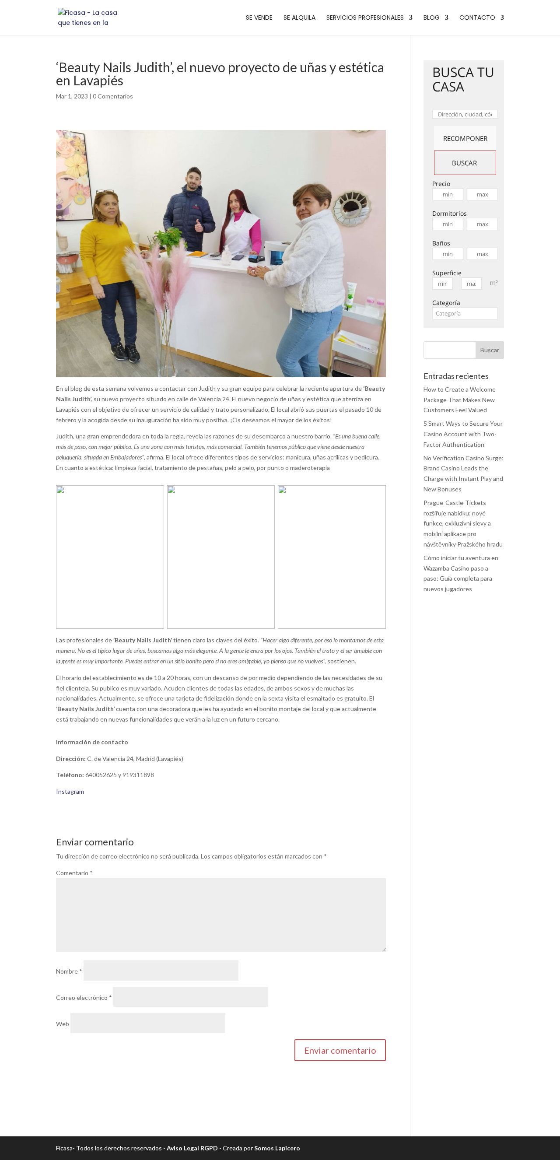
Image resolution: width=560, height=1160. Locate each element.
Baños (441, 243)
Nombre (69, 971)
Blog (432, 18)
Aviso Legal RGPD (192, 1148)
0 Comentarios (113, 96)
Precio (441, 183)
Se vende (259, 18)
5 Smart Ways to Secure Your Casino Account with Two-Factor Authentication (463, 434)
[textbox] (465, 313)
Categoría (446, 302)
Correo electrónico (84, 997)
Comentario (74, 872)
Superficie (447, 273)
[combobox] (465, 313)
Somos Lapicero (277, 1148)
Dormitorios (449, 213)
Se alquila (299, 18)
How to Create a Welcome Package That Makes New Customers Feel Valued (460, 399)
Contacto (477, 18)
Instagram (70, 791)
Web (62, 1023)
